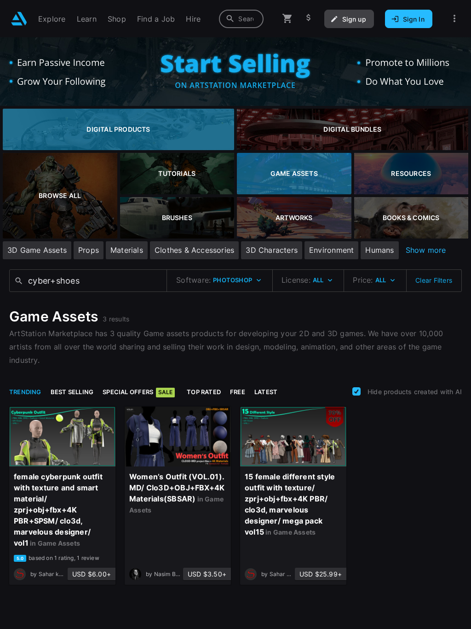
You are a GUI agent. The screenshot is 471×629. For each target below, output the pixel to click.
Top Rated (204, 392)
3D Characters (272, 250)
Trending (25, 392)
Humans (379, 250)
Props (88, 250)
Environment (331, 250)
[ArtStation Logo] (19, 19)
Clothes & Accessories (194, 250)
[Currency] (308, 18)
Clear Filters (433, 280)
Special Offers (137, 392)
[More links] (454, 18)
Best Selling (72, 392)
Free (237, 392)
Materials (126, 250)
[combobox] (241, 19)
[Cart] (287, 18)
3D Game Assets (37, 250)
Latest (265, 392)
